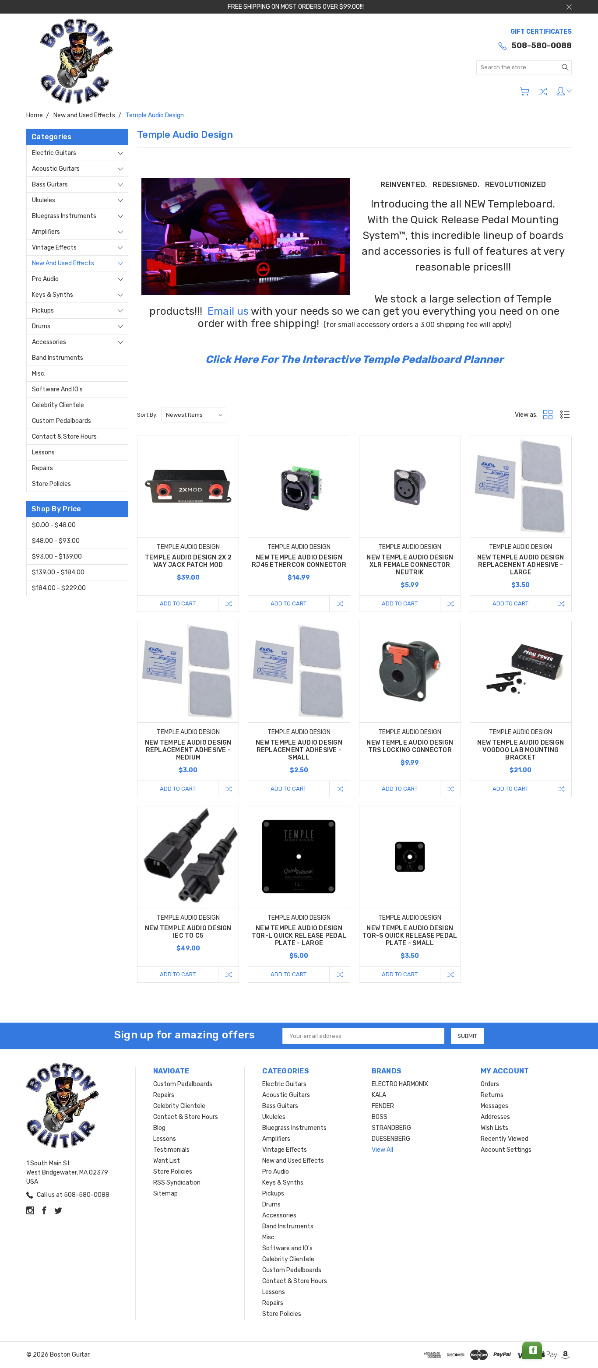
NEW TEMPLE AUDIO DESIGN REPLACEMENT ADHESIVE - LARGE (520, 565)
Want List (166, 1160)
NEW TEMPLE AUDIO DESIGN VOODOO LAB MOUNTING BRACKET (520, 750)
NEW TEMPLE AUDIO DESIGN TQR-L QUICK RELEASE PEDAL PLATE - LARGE (299, 936)
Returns (492, 1095)
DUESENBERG (391, 1139)
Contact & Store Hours (64, 436)
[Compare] (543, 91)
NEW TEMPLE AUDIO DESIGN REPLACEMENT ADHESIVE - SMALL (299, 750)
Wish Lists (494, 1128)
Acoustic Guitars (56, 168)
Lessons (43, 452)
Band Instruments (57, 358)
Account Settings (506, 1149)
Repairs (42, 468)
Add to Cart (178, 603)
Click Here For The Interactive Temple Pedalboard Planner (354, 359)
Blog (159, 1128)
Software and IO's (57, 389)
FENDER (383, 1106)
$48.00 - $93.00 (56, 541)
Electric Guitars (54, 153)
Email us (228, 311)
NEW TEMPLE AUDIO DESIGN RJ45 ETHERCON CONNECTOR (299, 561)
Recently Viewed (504, 1139)
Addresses (495, 1117)
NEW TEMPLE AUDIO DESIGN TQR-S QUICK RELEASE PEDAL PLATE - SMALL (409, 936)
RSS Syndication (177, 1182)
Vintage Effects (54, 247)
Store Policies (51, 484)
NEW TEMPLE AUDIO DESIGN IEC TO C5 (188, 932)
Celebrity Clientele (58, 405)
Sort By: (147, 414)
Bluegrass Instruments (64, 216)
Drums (41, 326)
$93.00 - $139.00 (57, 556)
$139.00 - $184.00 (58, 572)
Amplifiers (46, 232)
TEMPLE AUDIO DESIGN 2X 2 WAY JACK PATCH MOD (188, 561)
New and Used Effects (63, 263)
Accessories (49, 342)
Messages (494, 1106)
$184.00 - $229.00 (59, 588)
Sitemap (165, 1193)
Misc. (39, 373)
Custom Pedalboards (61, 421)
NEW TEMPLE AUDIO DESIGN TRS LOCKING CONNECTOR (409, 746)
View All (382, 1149)
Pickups (43, 310)
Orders (490, 1084)
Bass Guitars (50, 184)
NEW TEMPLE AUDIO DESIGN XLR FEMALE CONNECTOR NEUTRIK (409, 565)
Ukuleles (43, 200)
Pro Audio (45, 279)
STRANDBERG (391, 1128)
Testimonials (171, 1149)
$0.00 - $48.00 (54, 525)
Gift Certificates (541, 31)
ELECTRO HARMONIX (400, 1084)
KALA (379, 1095)
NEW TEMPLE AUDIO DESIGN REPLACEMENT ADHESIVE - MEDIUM (188, 750)
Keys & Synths (52, 295)
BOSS (379, 1117)
